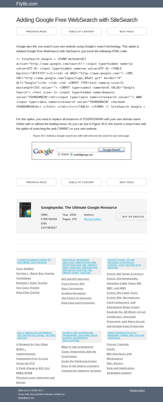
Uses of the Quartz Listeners (80, 366)
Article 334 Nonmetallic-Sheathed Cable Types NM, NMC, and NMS (124, 283)
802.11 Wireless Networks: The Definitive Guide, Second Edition (36, 335)
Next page (127, 31)
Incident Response (73, 293)
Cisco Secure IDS (72, 283)
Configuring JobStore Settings (81, 370)
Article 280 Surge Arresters (125, 274)
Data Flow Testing (28, 292)
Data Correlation (72, 288)
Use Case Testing (27, 287)
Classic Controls (118, 344)
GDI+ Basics (115, 363)
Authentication (26, 354)
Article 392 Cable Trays (122, 293)
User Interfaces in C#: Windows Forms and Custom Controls (126, 335)
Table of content (81, 31)
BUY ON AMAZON (133, 216)
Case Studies (25, 268)
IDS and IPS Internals (75, 279)
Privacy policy (137, 390)
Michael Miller (92, 219)
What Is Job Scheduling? (77, 347)
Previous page (36, 31)
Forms (111, 349)
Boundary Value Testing (31, 283)
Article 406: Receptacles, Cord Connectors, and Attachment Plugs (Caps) (123, 302)
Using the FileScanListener (79, 361)
